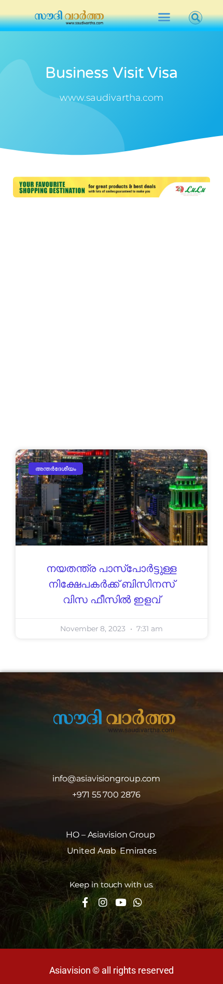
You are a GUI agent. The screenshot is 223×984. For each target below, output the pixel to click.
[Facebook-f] (85, 902)
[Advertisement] (111, 324)
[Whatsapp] (138, 902)
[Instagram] (103, 902)
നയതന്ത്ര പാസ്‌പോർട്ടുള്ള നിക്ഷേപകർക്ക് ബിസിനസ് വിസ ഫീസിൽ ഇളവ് (111, 584)
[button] (164, 17)
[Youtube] (120, 902)
